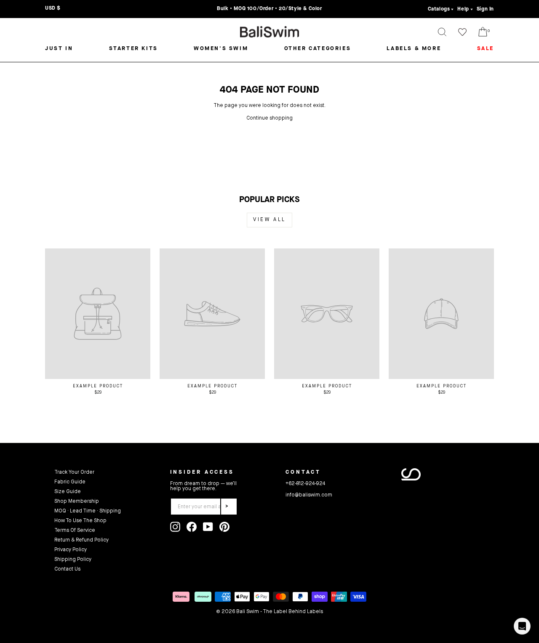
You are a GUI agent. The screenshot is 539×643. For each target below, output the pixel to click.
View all (269, 219)
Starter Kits (133, 48)
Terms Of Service (74, 530)
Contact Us (67, 569)
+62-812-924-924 (305, 483)
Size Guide (67, 491)
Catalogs (439, 9)
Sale (485, 48)
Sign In (485, 9)
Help (463, 9)
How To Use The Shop (80, 520)
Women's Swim (221, 48)
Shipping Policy (72, 559)
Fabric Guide (69, 482)
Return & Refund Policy (81, 540)
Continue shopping (269, 118)
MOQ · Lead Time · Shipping (87, 511)
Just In (59, 48)
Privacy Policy (70, 549)
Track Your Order (74, 472)
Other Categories (317, 48)
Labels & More (414, 48)
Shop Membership (76, 501)
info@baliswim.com (309, 495)
